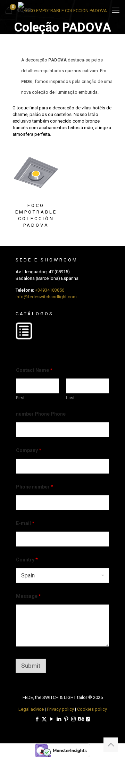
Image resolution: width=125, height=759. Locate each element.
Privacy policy (60, 709)
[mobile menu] (116, 10)
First (20, 397)
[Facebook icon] (37, 719)
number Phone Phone (41, 414)
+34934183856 (49, 290)
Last (70, 397)
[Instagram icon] (73, 719)
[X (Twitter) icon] (44, 719)
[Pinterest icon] (66, 719)
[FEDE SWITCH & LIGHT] (62, 10)
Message (28, 596)
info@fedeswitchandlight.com (46, 296)
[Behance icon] (80, 719)
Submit (30, 665)
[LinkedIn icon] (58, 719)
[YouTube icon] (51, 719)
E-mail (25, 523)
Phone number (34, 487)
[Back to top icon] (110, 744)
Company (28, 450)
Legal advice (31, 709)
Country (27, 559)
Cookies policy (92, 709)
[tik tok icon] (88, 719)
